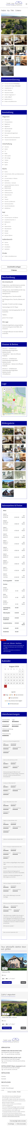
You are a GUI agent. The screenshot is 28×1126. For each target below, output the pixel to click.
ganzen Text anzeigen (7, 317)
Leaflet (5, 413)
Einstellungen (11, 1123)
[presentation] (2, 961)
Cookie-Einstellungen (7, 1088)
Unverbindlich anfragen (14, 267)
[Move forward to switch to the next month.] (22, 666)
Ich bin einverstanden (21, 1123)
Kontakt (3, 1079)
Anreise (3, 1076)
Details (23, 982)
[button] (14, 400)
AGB (2, 1090)
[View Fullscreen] (4, 395)
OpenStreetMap (11, 413)
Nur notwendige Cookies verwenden (18, 1120)
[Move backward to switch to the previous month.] (5, 666)
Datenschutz (5, 1085)
